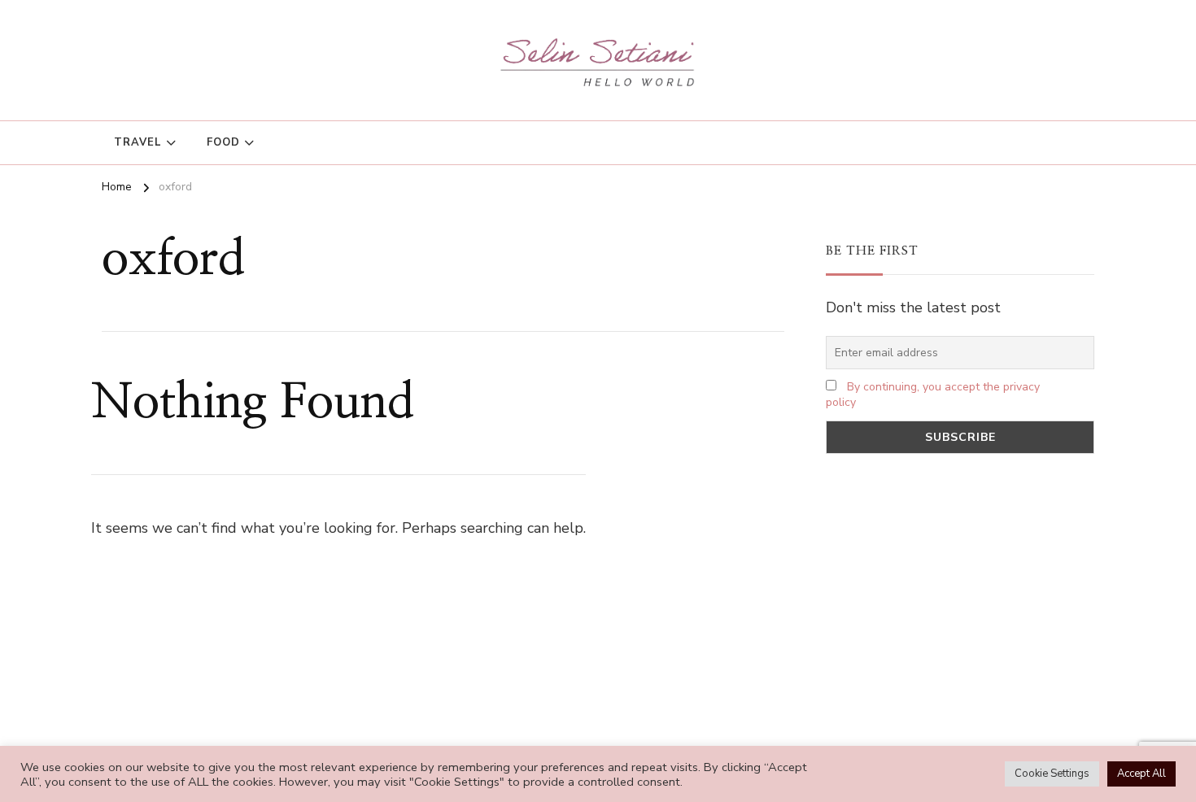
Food (223, 142)
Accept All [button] (1141, 773)
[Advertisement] (960, 596)
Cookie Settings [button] (1052, 773)
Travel (138, 142)
